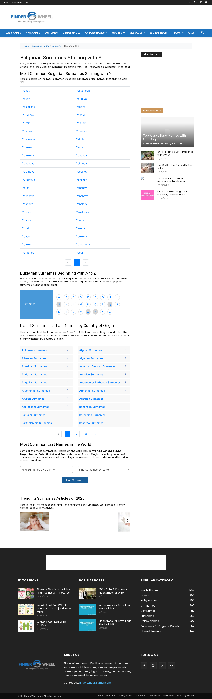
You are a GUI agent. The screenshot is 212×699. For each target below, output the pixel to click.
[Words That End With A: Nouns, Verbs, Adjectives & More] (26, 609)
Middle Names (71, 32)
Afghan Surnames (90, 350)
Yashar (80, 147)
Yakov (26, 98)
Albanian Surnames (34, 358)
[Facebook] (189, 2)
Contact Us (154, 695)
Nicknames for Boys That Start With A (114, 606)
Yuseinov (81, 171)
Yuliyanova (83, 90)
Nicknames (33, 32)
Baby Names (13, 32)
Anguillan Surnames (34, 382)
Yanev (26, 236)
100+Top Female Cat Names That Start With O (175, 153)
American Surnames (34, 366)
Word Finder (158, 32)
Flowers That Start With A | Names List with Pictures (53, 591)
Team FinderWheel (153, 143)
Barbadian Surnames (92, 415)
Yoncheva (28, 163)
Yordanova (83, 244)
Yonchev (81, 155)
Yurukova (28, 155)
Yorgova (81, 98)
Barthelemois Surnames (37, 423)
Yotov (26, 187)
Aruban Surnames (33, 398)
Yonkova (81, 131)
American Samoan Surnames (97, 366)
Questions (189, 695)
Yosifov (27, 220)
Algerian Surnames (91, 358)
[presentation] (127, 520)
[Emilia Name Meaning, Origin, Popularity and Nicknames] (147, 195)
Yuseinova (28, 179)
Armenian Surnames (92, 390)
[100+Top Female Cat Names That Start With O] (147, 155)
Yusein (26, 228)
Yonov (26, 90)
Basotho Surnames (91, 423)
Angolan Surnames (91, 374)
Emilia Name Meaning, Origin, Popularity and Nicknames (173, 193)
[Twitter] (200, 2)
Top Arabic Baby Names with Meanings (164, 137)
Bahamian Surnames (92, 406)
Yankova (81, 236)
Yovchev (81, 179)
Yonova (81, 115)
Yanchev (81, 187)
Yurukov (27, 147)
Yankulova (28, 106)
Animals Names (95, 32)
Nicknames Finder (172, 695)
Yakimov (81, 163)
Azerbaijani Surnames (35, 406)
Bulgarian (56, 46)
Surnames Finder (40, 46)
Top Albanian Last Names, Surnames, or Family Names (172, 180)
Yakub (80, 139)
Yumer (80, 220)
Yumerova (28, 139)
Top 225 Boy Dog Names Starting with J (174, 166)
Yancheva (82, 196)
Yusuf (79, 252)
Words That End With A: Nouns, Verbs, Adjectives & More (54, 608)
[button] (204, 33)
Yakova (80, 106)
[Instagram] (195, 2)
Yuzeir (26, 123)
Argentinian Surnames (36, 390)
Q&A (191, 32)
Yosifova (27, 204)
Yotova (26, 212)
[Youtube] (206, 2)
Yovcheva (28, 196)
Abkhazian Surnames (35, 350)
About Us (110, 695)
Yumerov (27, 131)
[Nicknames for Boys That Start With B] (87, 625)
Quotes (117, 32)
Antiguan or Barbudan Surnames (100, 382)
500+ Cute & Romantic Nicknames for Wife (113, 591)
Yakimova (28, 171)
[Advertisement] (167, 79)
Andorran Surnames (34, 374)
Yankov (26, 244)
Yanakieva (82, 212)
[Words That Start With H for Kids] (26, 626)
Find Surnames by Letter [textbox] (94, 469)
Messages (136, 32)
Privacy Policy (125, 695)
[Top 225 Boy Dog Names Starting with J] (147, 168)
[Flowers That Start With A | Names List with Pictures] (26, 593)
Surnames (51, 32)
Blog (177, 32)
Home (26, 46)
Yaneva (80, 228)
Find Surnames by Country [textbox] (38, 469)
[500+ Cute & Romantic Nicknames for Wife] (87, 593)
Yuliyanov (28, 115)
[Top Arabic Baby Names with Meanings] (167, 132)
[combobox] (46, 469)
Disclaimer (140, 695)
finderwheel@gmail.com (95, 683)
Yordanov (28, 252)
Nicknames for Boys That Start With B (114, 622)
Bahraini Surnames (33, 415)
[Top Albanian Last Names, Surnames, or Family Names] (147, 181)
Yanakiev (81, 204)
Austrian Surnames (91, 398)
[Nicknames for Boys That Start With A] (87, 609)
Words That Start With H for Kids (52, 623)
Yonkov (81, 123)
